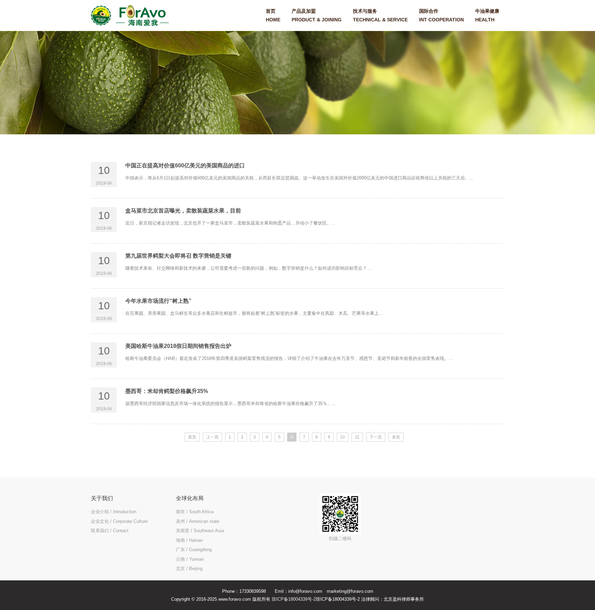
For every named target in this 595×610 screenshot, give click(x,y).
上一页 (212, 437)
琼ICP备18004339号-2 (294, 599)
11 (357, 437)
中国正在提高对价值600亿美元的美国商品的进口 (185, 165)
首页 (192, 437)
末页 (396, 437)
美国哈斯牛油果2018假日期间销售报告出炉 (178, 346)
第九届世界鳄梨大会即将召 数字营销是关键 (178, 256)
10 (342, 437)
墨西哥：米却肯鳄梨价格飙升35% (166, 391)
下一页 (375, 437)
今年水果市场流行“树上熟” (158, 301)
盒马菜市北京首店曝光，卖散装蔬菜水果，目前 (183, 211)
